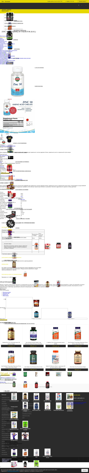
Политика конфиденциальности (30, 405)
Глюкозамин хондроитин (25, 377)
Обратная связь (26, 415)
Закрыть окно (3, 382)
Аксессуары (2, 57)
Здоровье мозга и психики (25, 410)
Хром (26, 294)
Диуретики (25, 389)
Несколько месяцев (7, 292)
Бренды (24, 399)
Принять (85, 470)
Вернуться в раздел (4, 50)
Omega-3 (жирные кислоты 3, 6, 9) (25, 401)
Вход (3, 1)
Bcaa (47, 250)
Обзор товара (3, 51)
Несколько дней (6, 293)
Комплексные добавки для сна (47, 457)
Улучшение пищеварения (70, 410)
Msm (59, 377)
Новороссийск (19, 179)
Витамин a (26, 280)
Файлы (1, 62)
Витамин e (26, 288)
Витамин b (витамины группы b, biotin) (26, 282)
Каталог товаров (6, 9)
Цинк (26, 295)
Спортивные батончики (21, 189)
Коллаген (36, 377)
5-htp (25, 456)
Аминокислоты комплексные (58, 250)
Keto (7, 133)
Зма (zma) (7, 390)
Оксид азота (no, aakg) (10, 441)
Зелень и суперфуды (14, 419)
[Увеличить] (17, 98)
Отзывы (1, 59)
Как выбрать (25, 407)
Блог (23, 417)
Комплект (2, 53)
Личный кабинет (26, 409)
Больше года (5, 294)
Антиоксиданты (36, 400)
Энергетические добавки (23, 218)
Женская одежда (14, 440)
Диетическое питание (10, 379)
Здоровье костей (14, 406)
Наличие (2, 61)
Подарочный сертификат (22, 161)
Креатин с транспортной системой (25, 429)
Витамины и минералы (20, 30)
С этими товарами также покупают (7, 58)
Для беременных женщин (15, 290)
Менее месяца (6, 295)
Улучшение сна (18, 208)
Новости (24, 401)
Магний (26, 290)
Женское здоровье (47, 400)
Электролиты (58, 288)
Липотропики (36, 389)
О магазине (25, 397)
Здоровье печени (58, 400)
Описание (2, 54)
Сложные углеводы (36, 307)
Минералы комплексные (47, 288)
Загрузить (2, 166)
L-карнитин (4, 405)
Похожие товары (3, 60)
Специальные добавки (10, 444)
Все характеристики (4, 155)
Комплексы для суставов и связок (47, 377)
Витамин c (26, 283)
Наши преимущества (27, 403)
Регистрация (7, 1)
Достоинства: (3, 307)
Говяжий (14, 321)
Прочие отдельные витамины (26, 292)
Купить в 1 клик (11, 175)
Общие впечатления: (36, 318)
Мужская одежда (25, 440)
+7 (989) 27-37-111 (74, 395)
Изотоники (36, 288)
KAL (1, 162)
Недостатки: (2, 318)
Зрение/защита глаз (36, 410)
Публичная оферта (26, 413)
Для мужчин (15, 288)
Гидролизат (59, 320)
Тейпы (20, 198)
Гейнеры (15, 39)
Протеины (17, 49)
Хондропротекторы (70, 377)
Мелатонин (14, 456)
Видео (1, 63)
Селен (26, 293)
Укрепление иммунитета (58, 410)
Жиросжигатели (8, 380)
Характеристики (3, 55)
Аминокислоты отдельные (70, 250)
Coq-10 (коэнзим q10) (14, 400)
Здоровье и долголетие (10, 391)
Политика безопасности (13, 471)
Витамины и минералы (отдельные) (25, 279)
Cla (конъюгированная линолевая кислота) (14, 389)
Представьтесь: (71, 318)
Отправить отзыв (3, 320)
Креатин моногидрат (14, 429)
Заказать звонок (82, 1)
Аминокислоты (18, 21)
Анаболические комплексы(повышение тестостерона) (19, 323)
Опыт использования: (4, 290)
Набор (1, 52)
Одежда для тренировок (19, 143)
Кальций (26, 289)
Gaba (36, 456)
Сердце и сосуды (47, 410)
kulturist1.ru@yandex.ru (78, 398)
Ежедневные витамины (15, 291)
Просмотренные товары (44, 386)
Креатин (6, 420)
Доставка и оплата (27, 411)
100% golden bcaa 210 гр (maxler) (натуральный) (19, 209)
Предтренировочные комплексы (22, 171)
